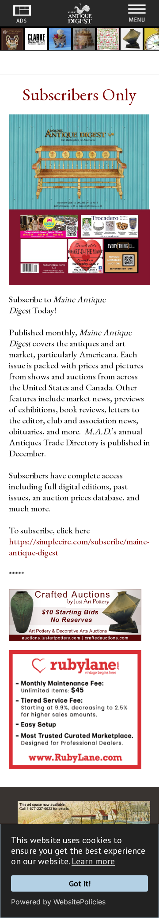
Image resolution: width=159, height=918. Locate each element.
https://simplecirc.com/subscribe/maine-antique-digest (79, 547)
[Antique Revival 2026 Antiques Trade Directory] (12, 40)
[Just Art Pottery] (132, 40)
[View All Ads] (22, 14)
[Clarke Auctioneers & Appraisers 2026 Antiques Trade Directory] (36, 40)
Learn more (93, 861)
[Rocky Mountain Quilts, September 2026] (108, 40)
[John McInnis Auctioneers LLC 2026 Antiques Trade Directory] (60, 40)
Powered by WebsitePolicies (58, 901)
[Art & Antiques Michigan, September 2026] (84, 40)
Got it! (80, 883)
